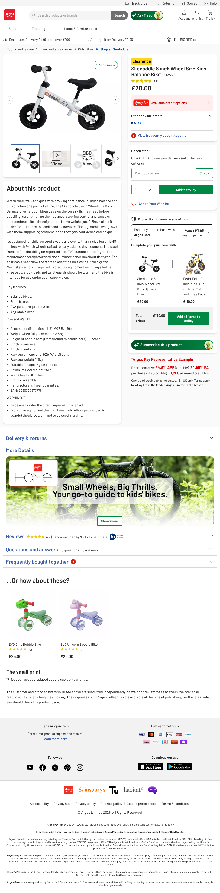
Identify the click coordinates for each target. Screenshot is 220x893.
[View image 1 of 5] (25, 159)
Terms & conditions (176, 803)
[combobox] (70, 15)
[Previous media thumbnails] (6, 159)
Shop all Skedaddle (114, 49)
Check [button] (204, 173)
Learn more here (54, 739)
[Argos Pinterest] (67, 767)
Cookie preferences (142, 803)
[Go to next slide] (115, 100)
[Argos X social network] (55, 767)
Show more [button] (109, 521)
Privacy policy (85, 803)
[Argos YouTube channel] (30, 767)
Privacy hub (62, 803)
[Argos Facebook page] (42, 767)
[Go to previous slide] (9, 100)
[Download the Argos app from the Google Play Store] (179, 769)
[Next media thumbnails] (118, 159)
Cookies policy (111, 803)
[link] (172, 134)
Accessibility (39, 803)
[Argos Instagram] (80, 767)
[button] (105, 65)
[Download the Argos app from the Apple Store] (150, 769)
